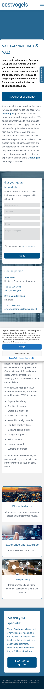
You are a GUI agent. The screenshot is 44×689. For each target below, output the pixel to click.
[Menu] (40, 5)
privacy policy (28, 246)
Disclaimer (24, 682)
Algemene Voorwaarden (13, 682)
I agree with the (21, 246)
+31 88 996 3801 (12, 287)
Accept (22, 347)
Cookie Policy (13, 358)
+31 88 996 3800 (12, 305)
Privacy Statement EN (26, 358)
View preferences (22, 353)
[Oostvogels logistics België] (18, 5)
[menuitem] (40, 5)
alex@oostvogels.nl (13, 290)
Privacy (31, 682)
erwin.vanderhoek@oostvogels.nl (20, 309)
